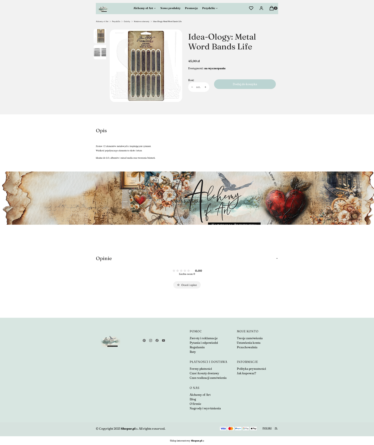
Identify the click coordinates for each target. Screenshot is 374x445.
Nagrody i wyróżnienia (205, 408)
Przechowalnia (247, 347)
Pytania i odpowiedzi (204, 342)
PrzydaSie (116, 21)
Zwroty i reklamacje (204, 338)
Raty (193, 352)
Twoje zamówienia (250, 338)
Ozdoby (127, 21)
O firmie (195, 404)
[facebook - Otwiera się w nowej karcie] (157, 340)
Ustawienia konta (248, 342)
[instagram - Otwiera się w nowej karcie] (150, 340)
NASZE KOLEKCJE (187, 201)
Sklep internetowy (186, 440)
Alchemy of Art (102, 21)
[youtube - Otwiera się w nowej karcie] (163, 340)
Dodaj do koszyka (245, 84)
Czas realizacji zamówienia (208, 378)
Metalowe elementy (141, 21)
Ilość (191, 80)
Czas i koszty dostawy (204, 373)
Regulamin (197, 347)
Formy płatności (201, 368)
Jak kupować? (246, 373)
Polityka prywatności (251, 368)
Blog (193, 399)
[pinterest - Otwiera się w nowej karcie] (144, 340)
